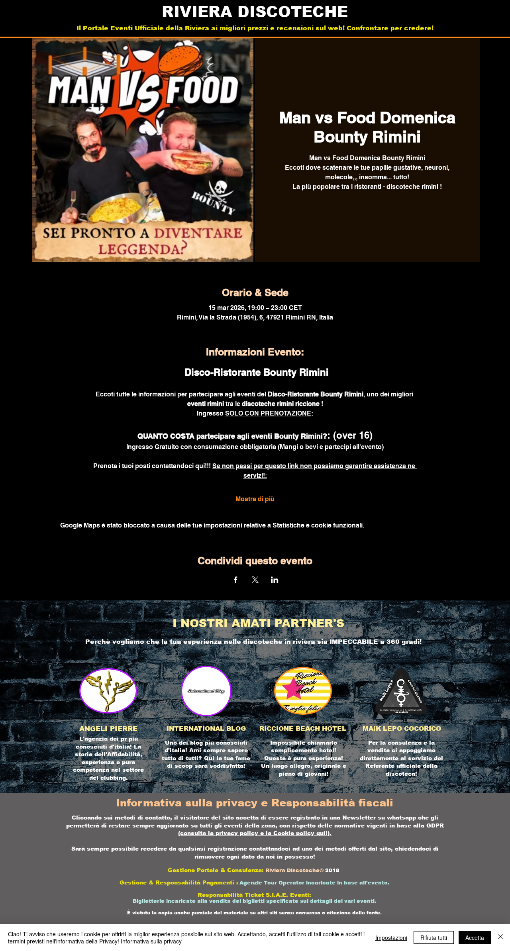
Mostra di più (255, 499)
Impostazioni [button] (391, 937)
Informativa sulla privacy (151, 941)
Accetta (474, 937)
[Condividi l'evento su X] (255, 579)
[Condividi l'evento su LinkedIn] (275, 579)
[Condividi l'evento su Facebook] (235, 579)
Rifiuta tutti (433, 937)
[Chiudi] (500, 937)
